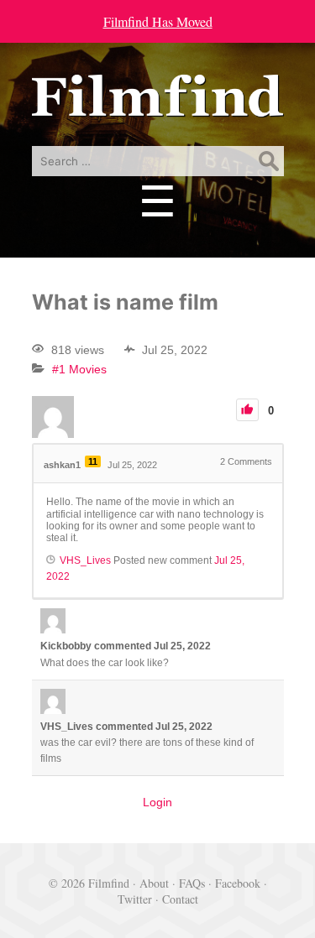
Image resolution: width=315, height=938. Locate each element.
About (154, 883)
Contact (180, 899)
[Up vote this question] (247, 410)
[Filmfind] (158, 104)
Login (157, 802)
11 (92, 461)
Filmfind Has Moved (158, 21)
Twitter (135, 899)
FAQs (192, 883)
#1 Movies (79, 369)
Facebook (237, 883)
